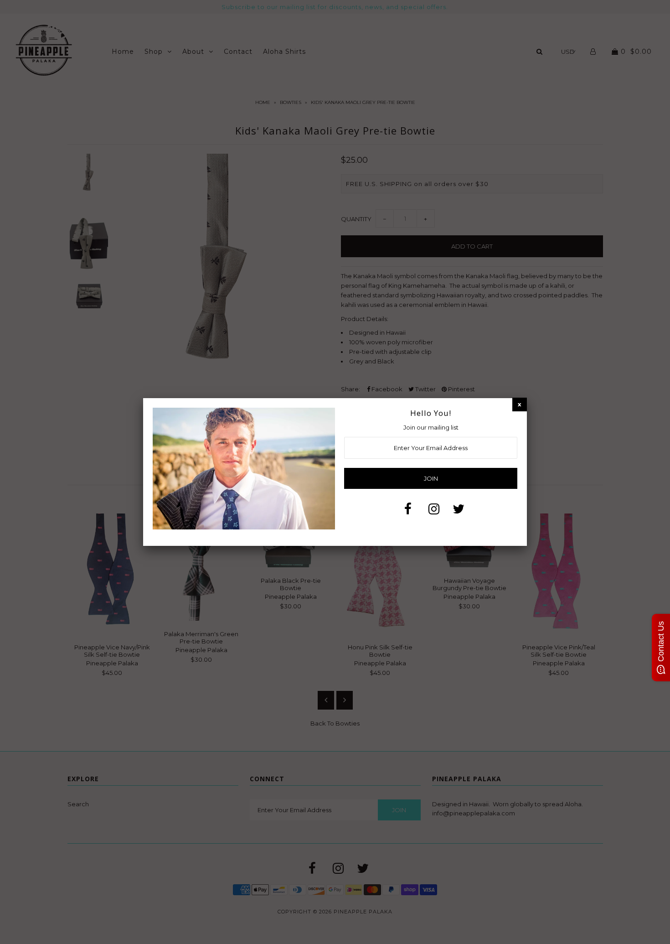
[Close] (519, 404)
